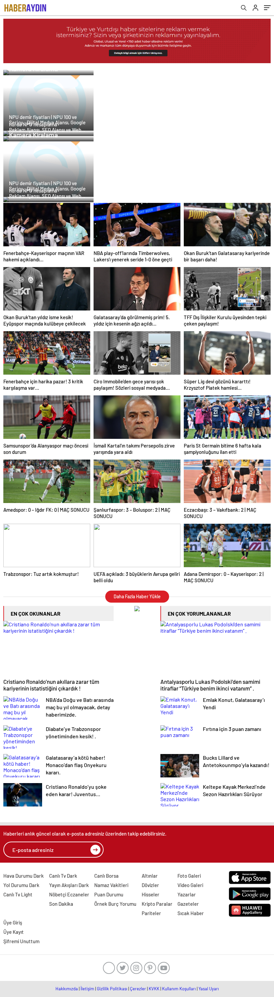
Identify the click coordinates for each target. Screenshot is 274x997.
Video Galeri (190, 885)
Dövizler (150, 885)
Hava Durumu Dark (23, 876)
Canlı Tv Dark (63, 876)
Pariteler (151, 913)
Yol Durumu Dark (21, 885)
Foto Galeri (189, 876)
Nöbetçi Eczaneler (69, 894)
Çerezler (138, 988)
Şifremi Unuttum (21, 941)
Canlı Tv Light (17, 894)
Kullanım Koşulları (179, 988)
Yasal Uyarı (208, 988)
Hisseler (150, 894)
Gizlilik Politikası (112, 988)
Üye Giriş (12, 922)
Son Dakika (61, 904)
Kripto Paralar (157, 904)
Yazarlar (186, 894)
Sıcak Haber (190, 913)
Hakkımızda (66, 988)
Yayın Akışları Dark (69, 885)
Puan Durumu (108, 894)
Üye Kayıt (13, 932)
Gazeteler (188, 904)
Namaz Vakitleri (111, 885)
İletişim (87, 988)
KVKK (154, 988)
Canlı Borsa (106, 876)
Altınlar (150, 876)
